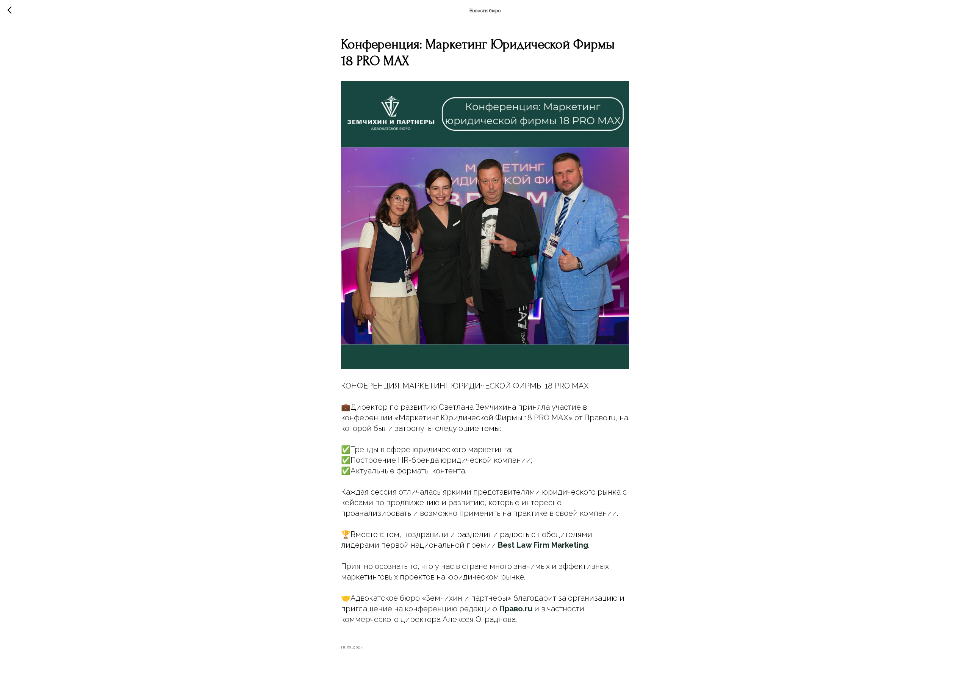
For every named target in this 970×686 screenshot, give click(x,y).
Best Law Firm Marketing (543, 545)
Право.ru (515, 608)
